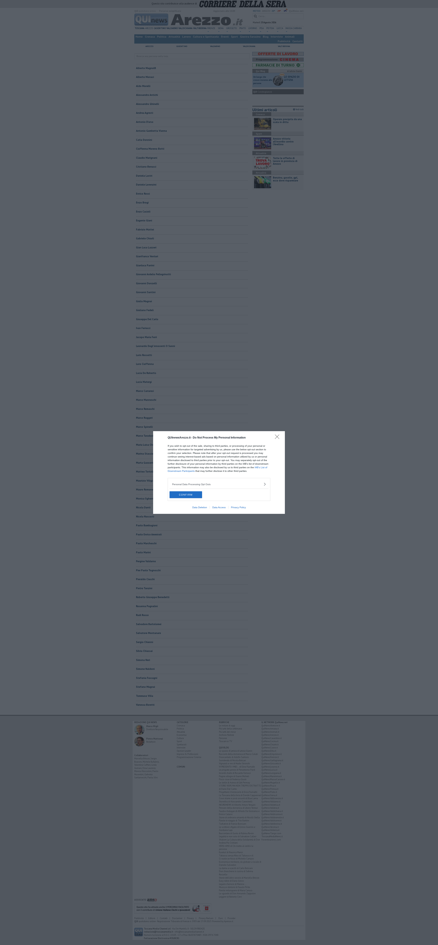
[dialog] (219, 472)
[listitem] (219, 484)
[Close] (278, 438)
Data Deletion (199, 507)
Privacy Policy (238, 507)
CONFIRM (186, 494)
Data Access (219, 507)
